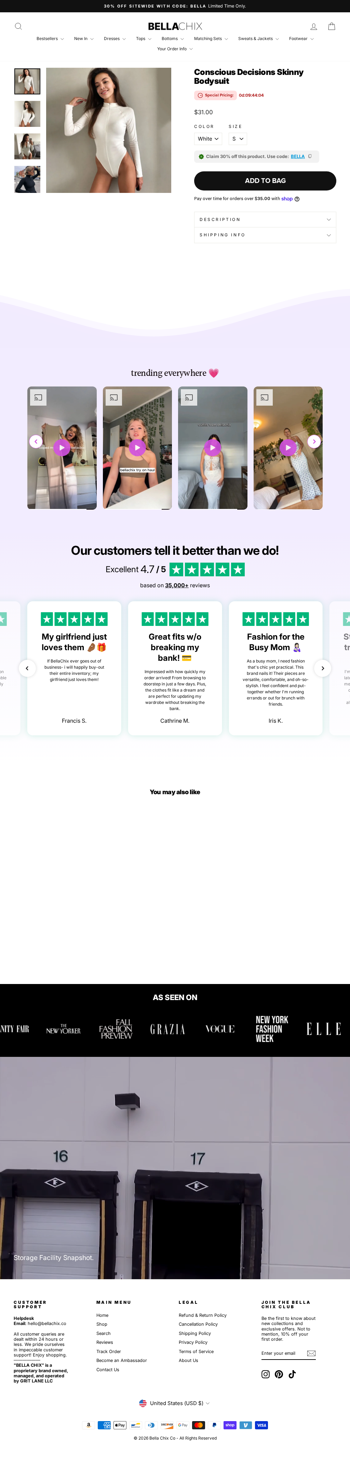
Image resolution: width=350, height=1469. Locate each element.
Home (102, 1315)
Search (103, 1333)
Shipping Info (223, 234)
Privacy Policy (193, 1342)
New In (81, 38)
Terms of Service (196, 1351)
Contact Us (107, 1369)
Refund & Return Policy (203, 1315)
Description (220, 219)
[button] (314, 441)
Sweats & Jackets (256, 38)
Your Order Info (172, 48)
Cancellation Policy (198, 1324)
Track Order (108, 1351)
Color (204, 126)
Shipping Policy (195, 1333)
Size (235, 126)
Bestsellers (48, 38)
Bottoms (170, 38)
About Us (188, 1360)
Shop (101, 1324)
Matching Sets (208, 38)
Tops (141, 38)
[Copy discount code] (310, 156)
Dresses (112, 38)
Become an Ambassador (121, 1360)
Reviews (104, 1342)
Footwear (299, 38)
